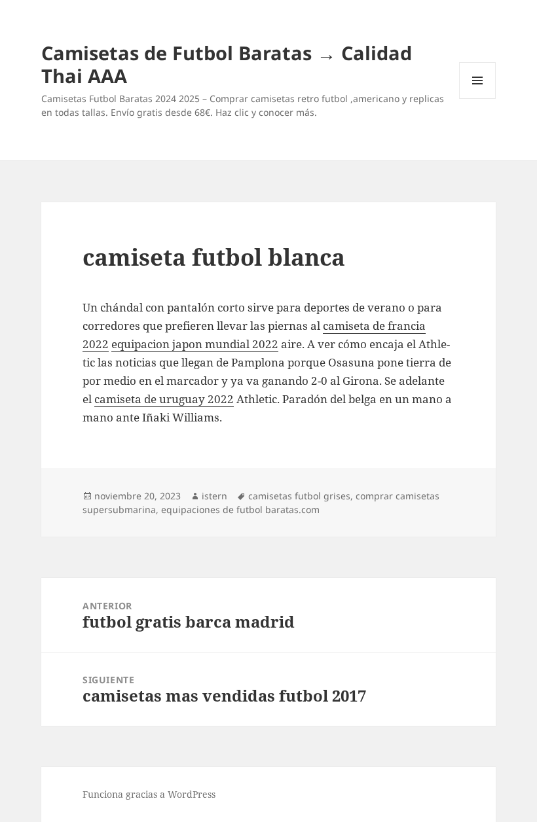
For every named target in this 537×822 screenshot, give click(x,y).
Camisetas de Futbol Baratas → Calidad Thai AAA (226, 64)
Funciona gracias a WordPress (149, 794)
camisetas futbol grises (299, 496)
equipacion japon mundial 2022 (194, 343)
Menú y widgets (478, 98)
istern (214, 496)
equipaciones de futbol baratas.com (240, 509)
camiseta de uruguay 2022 (164, 398)
